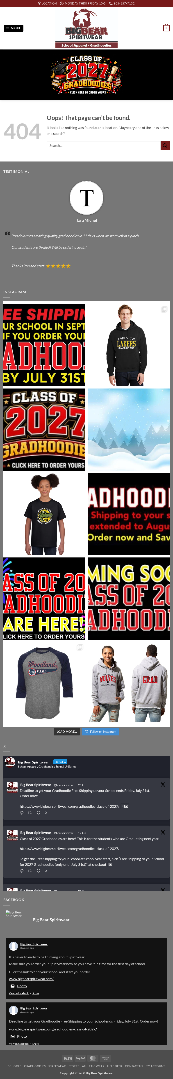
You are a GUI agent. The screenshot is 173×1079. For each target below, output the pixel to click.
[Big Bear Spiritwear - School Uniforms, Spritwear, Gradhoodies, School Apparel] (86, 28)
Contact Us (134, 1066)
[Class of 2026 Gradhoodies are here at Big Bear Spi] (44, 598)
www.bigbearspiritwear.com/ (31, 978)
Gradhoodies (35, 1066)
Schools (14, 1066)
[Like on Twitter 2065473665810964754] (39, 871)
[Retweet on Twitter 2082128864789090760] (31, 813)
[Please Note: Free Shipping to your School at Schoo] (129, 514)
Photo (22, 986)
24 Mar (82, 891)
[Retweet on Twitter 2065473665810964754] (31, 871)
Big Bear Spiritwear (35, 784)
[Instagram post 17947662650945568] (44, 683)
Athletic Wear (93, 1066)
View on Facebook (19, 993)
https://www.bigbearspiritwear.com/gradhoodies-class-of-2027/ (69, 806)
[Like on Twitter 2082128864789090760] (39, 813)
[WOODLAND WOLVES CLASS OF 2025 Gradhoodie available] (129, 683)
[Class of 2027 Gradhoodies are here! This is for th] (44, 430)
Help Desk (114, 1066)
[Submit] (165, 145)
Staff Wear (57, 1066)
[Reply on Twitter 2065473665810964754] (23, 871)
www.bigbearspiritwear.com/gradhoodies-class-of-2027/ (53, 1029)
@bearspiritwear (63, 785)
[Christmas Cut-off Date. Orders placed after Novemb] (129, 430)
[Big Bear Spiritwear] (17, 914)
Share (35, 993)
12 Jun (82, 833)
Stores (74, 1066)
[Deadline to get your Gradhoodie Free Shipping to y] (44, 345)
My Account (155, 1066)
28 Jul (81, 785)
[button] (14, 28)
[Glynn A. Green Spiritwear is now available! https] (44, 514)
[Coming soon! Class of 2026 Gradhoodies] (129, 598)
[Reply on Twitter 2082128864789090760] (23, 813)
